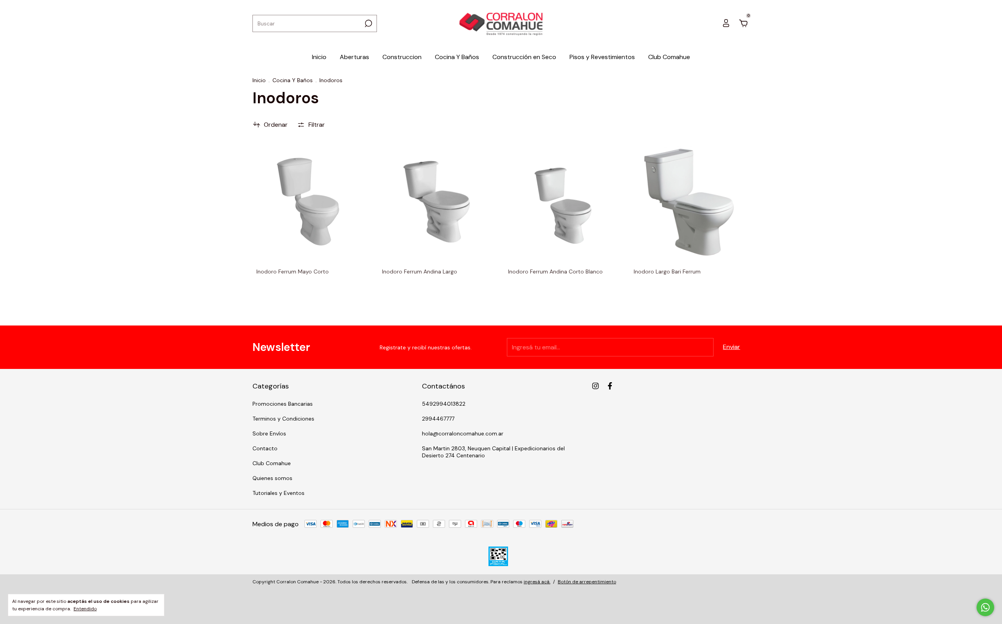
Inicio (319, 57)
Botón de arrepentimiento (587, 582)
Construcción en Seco (524, 57)
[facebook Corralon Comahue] (610, 386)
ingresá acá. (537, 582)
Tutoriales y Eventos (278, 492)
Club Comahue (669, 57)
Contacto (265, 448)
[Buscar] (367, 23)
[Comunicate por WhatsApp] (985, 607)
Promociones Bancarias (282, 403)
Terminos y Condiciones (283, 418)
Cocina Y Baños (457, 57)
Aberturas (354, 57)
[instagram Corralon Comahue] (595, 386)
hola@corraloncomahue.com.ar (462, 433)
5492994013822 (443, 403)
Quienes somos (272, 478)
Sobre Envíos (269, 433)
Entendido (85, 609)
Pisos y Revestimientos (602, 57)
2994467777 (438, 418)
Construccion (402, 57)
